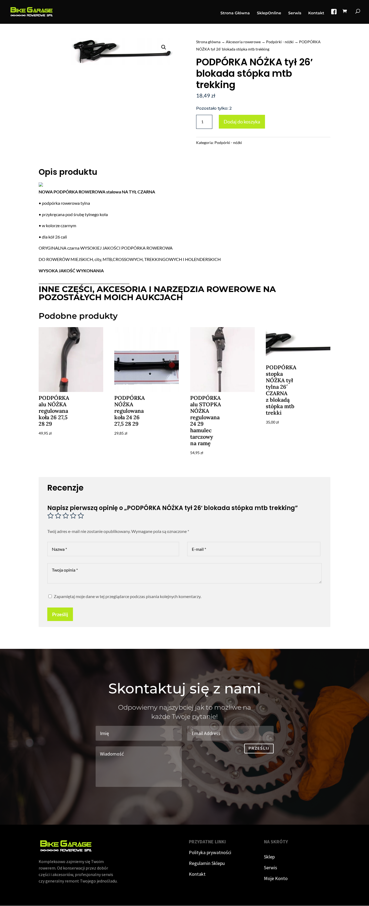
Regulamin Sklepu (207, 863)
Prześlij (60, 614)
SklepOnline (269, 13)
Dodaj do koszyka (242, 122)
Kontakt (316, 13)
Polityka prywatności (210, 852)
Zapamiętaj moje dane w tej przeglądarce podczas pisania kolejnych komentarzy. (127, 596)
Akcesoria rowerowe (243, 41)
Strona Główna (235, 13)
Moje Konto (276, 878)
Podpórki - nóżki (280, 41)
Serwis (294, 13)
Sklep (269, 857)
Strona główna (208, 41)
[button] (164, 47)
